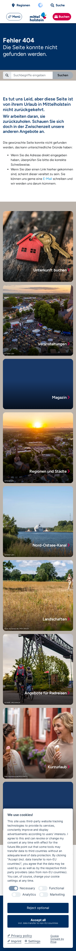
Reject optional (38, 908)
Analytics (29, 894)
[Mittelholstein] (38, 16)
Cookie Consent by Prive (57, 939)
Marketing (57, 894)
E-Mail (47, 179)
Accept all (38, 921)
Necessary (27, 888)
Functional (56, 888)
